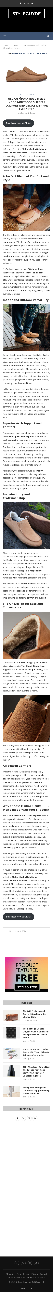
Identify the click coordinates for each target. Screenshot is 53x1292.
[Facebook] (20, 3)
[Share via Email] (33, 936)
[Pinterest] (32, 3)
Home (5, 45)
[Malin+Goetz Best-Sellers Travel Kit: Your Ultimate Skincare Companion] (11, 1053)
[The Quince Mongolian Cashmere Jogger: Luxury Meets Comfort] (11, 1091)
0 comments (38, 931)
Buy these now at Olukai (18, 123)
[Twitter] (24, 3)
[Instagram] (28, 3)
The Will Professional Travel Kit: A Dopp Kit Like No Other (34, 1014)
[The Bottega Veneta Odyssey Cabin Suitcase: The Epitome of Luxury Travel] (11, 1032)
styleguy (31, 113)
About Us (10, 1274)
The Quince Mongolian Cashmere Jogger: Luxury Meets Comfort (36, 1090)
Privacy (34, 1274)
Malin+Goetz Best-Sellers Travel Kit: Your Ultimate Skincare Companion (36, 1052)
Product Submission (36, 1277)
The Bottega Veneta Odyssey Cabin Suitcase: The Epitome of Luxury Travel (35, 1033)
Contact (43, 1274)
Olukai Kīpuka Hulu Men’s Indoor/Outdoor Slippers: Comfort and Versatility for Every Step (27, 104)
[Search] (48, 36)
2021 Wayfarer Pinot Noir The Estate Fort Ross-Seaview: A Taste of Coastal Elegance (36, 1071)
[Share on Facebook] (23, 936)
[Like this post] (20, 936)
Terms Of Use (23, 1274)
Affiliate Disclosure (16, 1277)
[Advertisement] (27, 26)
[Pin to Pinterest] (30, 936)
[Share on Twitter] (27, 936)
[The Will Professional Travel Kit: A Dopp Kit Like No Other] (11, 1015)
